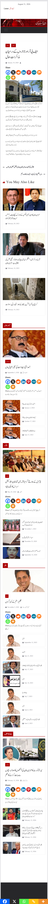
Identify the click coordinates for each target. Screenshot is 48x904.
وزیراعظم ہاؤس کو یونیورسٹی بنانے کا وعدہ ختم (31, 174)
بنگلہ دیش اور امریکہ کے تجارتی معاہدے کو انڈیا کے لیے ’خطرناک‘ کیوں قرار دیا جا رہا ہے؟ (32, 846)
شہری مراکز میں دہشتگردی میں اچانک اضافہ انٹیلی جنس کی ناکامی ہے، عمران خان (22, 261)
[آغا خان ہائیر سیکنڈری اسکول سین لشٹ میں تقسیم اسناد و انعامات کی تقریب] (11, 525)
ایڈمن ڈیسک (24, 780)
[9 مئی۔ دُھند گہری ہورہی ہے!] (11, 406)
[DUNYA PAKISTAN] (24, 20)
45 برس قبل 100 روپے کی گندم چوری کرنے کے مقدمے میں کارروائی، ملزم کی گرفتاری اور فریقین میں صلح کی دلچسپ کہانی (32, 830)
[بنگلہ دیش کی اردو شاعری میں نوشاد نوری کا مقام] (11, 667)
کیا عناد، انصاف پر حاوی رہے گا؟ (29, 417)
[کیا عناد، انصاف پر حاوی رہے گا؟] (11, 419)
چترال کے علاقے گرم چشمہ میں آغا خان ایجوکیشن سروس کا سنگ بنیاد (23, 484)
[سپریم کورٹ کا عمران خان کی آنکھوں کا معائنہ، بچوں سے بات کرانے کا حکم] (24, 750)
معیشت (13, 45)
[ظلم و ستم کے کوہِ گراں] (24, 581)
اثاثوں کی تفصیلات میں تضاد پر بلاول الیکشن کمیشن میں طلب (20, 167)
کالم (6, 596)
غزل (23, 638)
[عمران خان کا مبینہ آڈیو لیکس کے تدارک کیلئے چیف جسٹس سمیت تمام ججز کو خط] (24, 190)
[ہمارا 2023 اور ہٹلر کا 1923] (11, 433)
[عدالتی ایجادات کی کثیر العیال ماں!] (24, 343)
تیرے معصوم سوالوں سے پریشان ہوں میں (31, 551)
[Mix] (39, 72)
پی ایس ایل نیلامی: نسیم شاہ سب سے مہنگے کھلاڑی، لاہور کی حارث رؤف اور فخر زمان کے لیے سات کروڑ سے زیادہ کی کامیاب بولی (32, 813)
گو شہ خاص (8, 361)
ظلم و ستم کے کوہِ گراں (13, 602)
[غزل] (11, 641)
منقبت (23, 652)
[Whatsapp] (8, 77)
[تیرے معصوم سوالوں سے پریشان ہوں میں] (11, 553)
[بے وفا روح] (11, 694)
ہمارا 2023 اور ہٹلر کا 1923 (28, 431)
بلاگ (7, 476)
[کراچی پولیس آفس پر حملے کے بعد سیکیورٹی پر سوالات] (24, 279)
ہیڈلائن (7, 765)
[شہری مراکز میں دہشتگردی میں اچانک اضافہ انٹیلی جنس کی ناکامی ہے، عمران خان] (24, 235)
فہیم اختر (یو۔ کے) (25, 607)
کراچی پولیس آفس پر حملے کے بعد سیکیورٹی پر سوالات (21, 304)
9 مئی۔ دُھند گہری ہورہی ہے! (28, 404)
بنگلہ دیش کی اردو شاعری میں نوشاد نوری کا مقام (32, 665)
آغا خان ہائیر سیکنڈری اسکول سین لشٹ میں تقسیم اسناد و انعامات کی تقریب (32, 523)
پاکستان (8, 45)
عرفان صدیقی (25, 372)
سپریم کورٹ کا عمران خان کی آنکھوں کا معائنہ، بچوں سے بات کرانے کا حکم (24, 772)
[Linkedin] (23, 72)
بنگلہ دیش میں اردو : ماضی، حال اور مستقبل (31, 719)
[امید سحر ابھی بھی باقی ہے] (11, 539)
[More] (13, 77)
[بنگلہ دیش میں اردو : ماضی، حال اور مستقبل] (11, 721)
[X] (13, 72)
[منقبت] (11, 654)
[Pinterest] (29, 72)
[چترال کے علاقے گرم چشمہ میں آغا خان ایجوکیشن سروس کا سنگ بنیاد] (24, 461)
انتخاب (20, 492)
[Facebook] (8, 72)
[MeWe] (34, 72)
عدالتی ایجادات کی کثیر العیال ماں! (17, 367)
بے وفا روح (24, 692)
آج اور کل (11, 8)
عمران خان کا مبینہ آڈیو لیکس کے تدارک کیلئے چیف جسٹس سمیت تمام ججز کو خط (22, 216)
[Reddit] (18, 72)
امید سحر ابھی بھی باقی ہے (27, 537)
